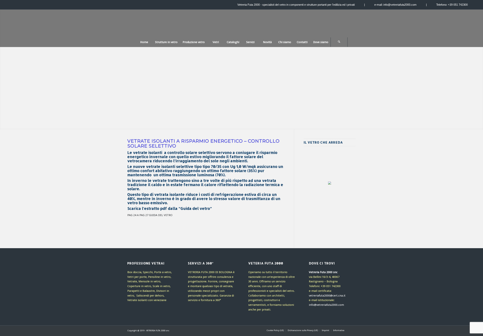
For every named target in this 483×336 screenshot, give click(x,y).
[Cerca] (339, 42)
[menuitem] (143, 42)
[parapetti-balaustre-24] (325, 222)
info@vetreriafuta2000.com (400, 4)
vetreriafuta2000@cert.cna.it (327, 295)
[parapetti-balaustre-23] (339, 222)
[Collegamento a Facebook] (353, 330)
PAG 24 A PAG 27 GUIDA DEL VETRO (149, 215)
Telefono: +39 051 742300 (452, 4)
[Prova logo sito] (241, 26)
